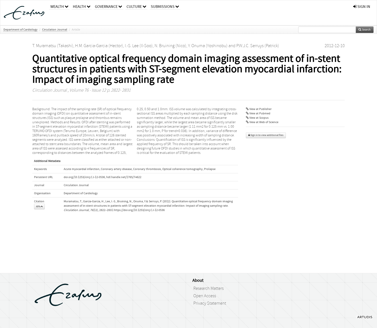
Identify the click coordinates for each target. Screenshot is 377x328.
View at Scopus (259, 118)
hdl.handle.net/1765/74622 (123, 177)
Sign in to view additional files (266, 135)
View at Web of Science (263, 122)
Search (366, 29)
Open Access (204, 296)
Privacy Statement (209, 303)
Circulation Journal (54, 29)
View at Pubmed (259, 113)
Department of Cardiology (20, 29)
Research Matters (208, 288)
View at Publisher (260, 109)
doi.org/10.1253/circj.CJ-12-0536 (84, 177)
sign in (363, 6)
